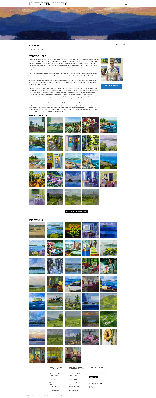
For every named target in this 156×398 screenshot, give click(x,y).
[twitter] (94, 387)
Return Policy (83, 395)
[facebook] (89, 387)
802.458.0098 (73, 375)
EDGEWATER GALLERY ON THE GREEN (56, 367)
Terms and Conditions (61, 395)
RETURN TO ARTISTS (120, 44)
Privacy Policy (71, 395)
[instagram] (92, 387)
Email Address (93, 371)
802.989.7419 (54, 375)
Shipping (77, 395)
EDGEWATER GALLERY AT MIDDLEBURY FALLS (76, 367)
